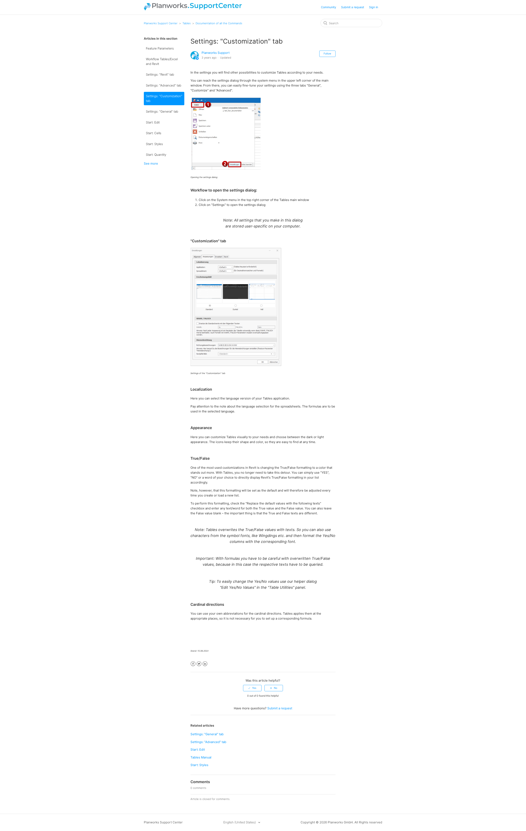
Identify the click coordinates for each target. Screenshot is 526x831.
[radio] (252, 688)
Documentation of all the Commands (219, 23)
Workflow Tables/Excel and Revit (162, 61)
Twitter (199, 663)
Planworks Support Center (161, 23)
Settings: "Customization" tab (164, 98)
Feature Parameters (160, 48)
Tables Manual (200, 757)
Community (328, 7)
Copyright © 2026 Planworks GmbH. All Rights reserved (341, 822)
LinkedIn (205, 663)
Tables (186, 23)
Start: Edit (153, 122)
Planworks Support (216, 53)
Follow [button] (327, 53)
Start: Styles (154, 144)
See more (151, 163)
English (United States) (240, 822)
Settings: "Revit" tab (160, 74)
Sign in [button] (373, 7)
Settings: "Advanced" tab (163, 85)
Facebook (193, 663)
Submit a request (352, 7)
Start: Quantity (156, 155)
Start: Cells (153, 133)
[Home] (193, 9)
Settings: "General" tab (162, 111)
